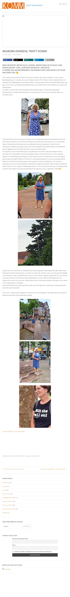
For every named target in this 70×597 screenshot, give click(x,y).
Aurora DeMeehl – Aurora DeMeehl (13, 431)
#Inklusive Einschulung (13, 469)
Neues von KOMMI (7, 505)
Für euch (4, 486)
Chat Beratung (6, 482)
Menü (64, 4)
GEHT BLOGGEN (34, 5)
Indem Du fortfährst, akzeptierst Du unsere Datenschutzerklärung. (33, 551)
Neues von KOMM (33, 456)
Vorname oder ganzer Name (20, 538)
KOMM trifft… (6, 494)
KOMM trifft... (21, 456)
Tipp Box (4, 512)
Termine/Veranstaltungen (8, 509)
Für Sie (4, 490)
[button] (5, 31)
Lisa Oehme (17, 54)
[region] (35, 31)
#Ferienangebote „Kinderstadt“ (54, 469)
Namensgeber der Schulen (9, 497)
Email (13, 545)
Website (8, 569)
